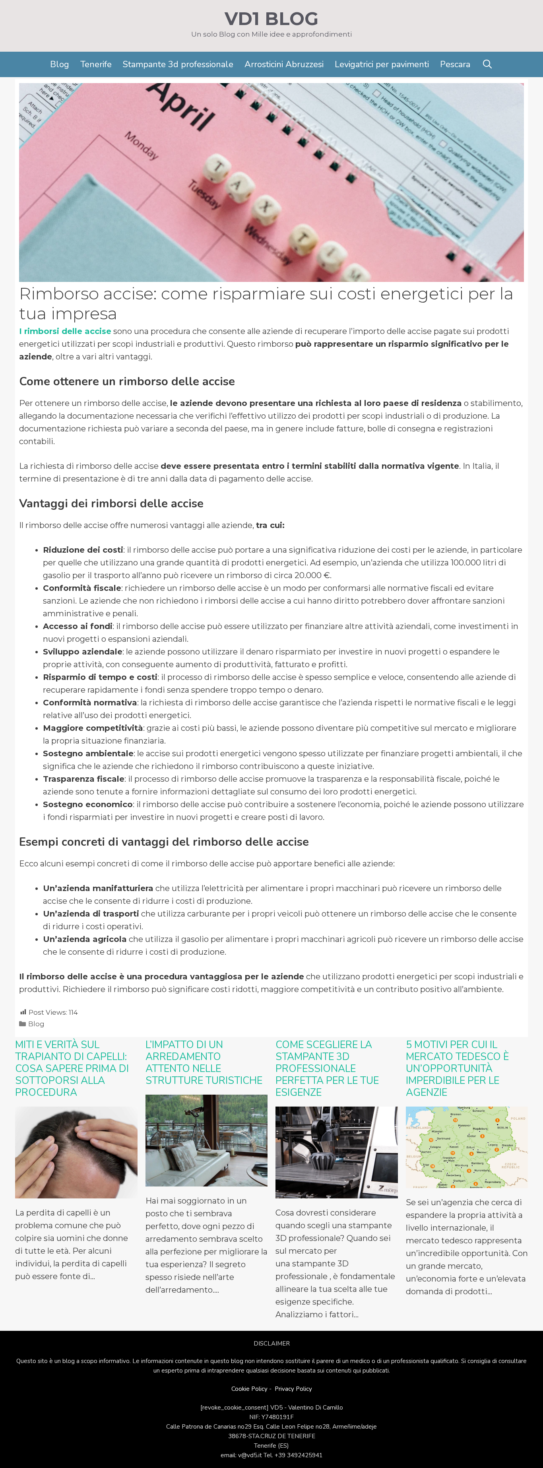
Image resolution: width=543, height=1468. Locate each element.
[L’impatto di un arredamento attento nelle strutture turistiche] (206, 1180)
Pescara (455, 64)
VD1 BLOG (271, 18)
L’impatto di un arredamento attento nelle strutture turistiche (203, 1062)
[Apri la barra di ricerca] (487, 64)
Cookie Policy (249, 1389)
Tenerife (96, 64)
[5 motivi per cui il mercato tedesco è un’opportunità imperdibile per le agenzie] (467, 1181)
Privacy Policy (293, 1389)
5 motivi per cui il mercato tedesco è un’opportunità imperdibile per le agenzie (457, 1068)
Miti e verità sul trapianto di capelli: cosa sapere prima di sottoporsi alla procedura (72, 1068)
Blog (59, 64)
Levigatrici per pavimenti (382, 64)
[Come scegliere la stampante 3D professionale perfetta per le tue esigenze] (336, 1192)
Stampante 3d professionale (178, 64)
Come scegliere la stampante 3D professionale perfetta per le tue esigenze (327, 1068)
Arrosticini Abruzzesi (284, 64)
